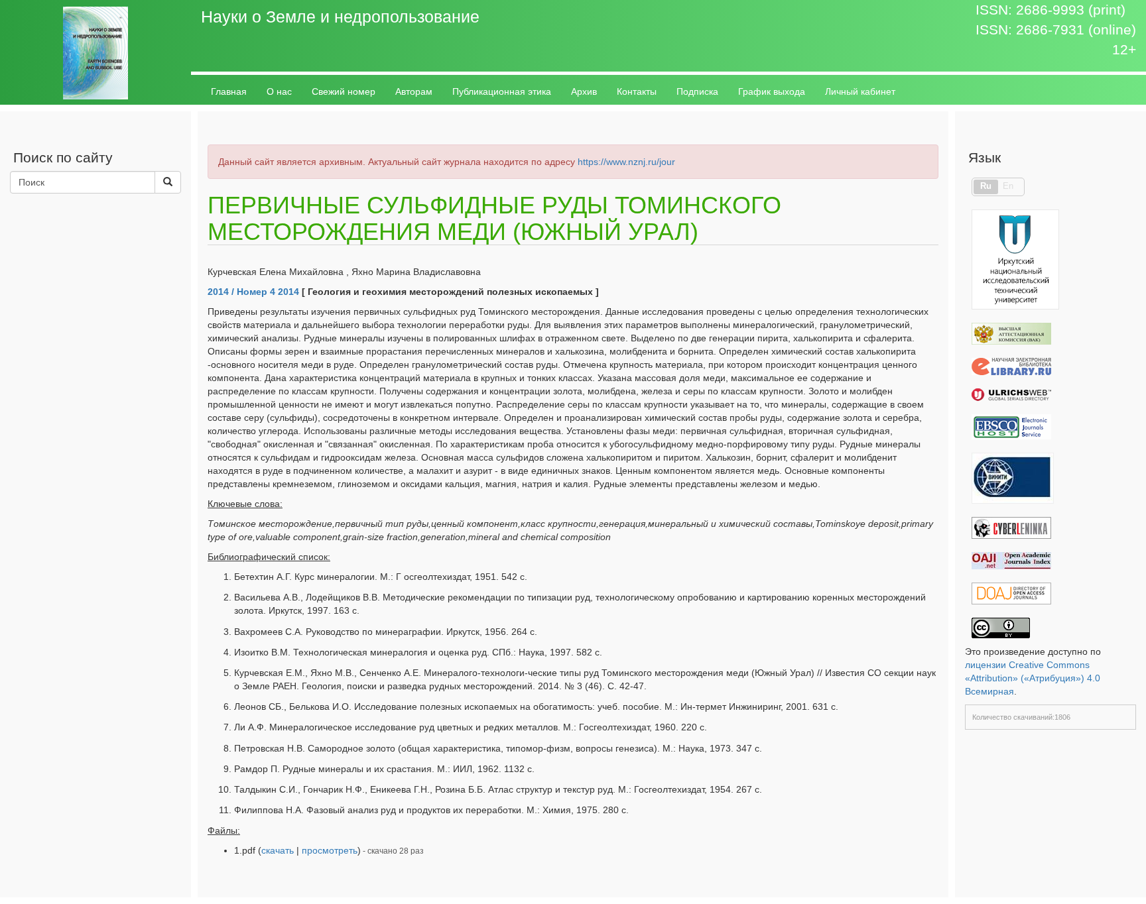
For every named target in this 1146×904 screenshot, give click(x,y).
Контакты (637, 91)
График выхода (771, 91)
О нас (279, 91)
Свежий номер (343, 91)
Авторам (413, 91)
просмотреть (329, 850)
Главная (229, 91)
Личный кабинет (860, 91)
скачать (277, 850)
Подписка (697, 91)
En (1008, 186)
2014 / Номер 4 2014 (253, 291)
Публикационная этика (501, 91)
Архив (584, 91)
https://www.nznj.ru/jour (626, 161)
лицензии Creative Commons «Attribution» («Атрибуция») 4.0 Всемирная (1032, 678)
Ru (985, 186)
